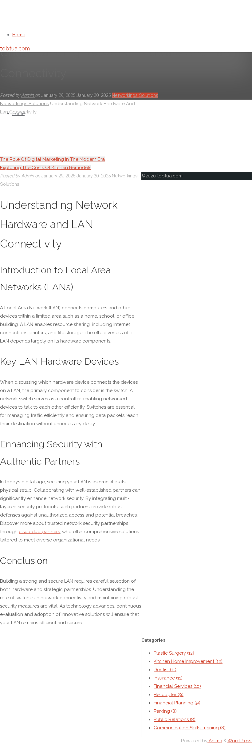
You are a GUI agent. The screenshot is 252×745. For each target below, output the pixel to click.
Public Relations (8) (174, 719)
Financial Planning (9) (177, 703)
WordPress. (239, 740)
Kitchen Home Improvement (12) (188, 661)
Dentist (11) (165, 669)
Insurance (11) (168, 678)
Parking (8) (165, 711)
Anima (214, 740)
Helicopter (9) (168, 694)
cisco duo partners (39, 531)
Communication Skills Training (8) (190, 728)
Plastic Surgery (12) (174, 653)
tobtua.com (15, 48)
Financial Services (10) (177, 686)
